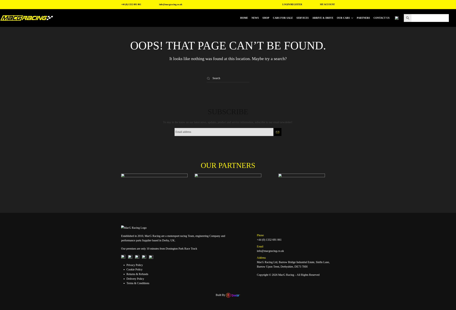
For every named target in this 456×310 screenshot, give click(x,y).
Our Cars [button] (343, 18)
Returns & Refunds (137, 274)
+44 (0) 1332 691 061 (131, 4)
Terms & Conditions (137, 283)
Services (302, 18)
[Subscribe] (277, 132)
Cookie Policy (134, 269)
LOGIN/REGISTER (292, 4)
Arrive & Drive (322, 18)
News (255, 18)
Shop (265, 18)
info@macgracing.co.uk (170, 4)
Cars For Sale (283, 18)
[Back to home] (26, 18)
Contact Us (382, 18)
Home (244, 18)
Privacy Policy (134, 265)
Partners (363, 18)
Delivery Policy (135, 278)
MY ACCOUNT (327, 4)
